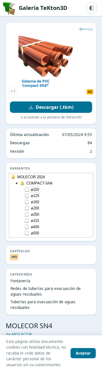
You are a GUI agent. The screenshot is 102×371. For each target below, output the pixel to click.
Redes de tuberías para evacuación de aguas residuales (45, 291)
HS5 (14, 257)
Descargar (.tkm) (54, 107)
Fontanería (20, 280)
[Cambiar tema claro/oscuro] (91, 8)
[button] (16, 183)
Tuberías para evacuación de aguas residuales (43, 304)
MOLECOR (22, 334)
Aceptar (83, 353)
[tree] (51, 205)
